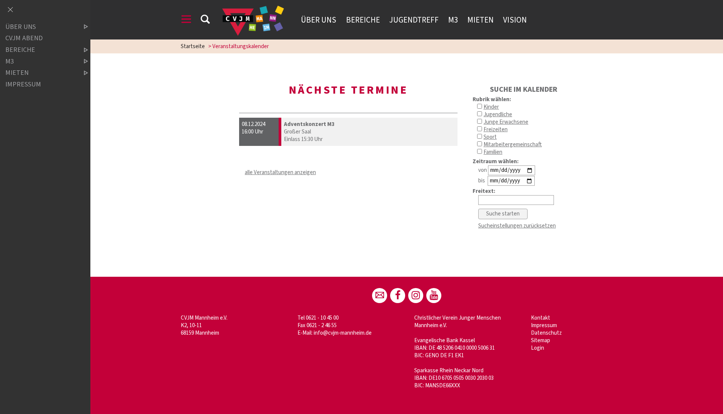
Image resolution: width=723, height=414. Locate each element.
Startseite (193, 46)
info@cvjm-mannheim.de (343, 333)
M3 (453, 20)
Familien (493, 152)
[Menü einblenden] (186, 20)
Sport (490, 137)
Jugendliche (498, 114)
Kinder (491, 107)
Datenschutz (546, 333)
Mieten (480, 20)
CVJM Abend (24, 38)
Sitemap (540, 340)
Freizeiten (496, 129)
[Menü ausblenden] (10, 10)
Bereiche (363, 20)
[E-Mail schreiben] (379, 295)
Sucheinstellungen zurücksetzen (517, 226)
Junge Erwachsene (506, 122)
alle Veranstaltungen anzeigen (280, 172)
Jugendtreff (414, 20)
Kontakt (540, 318)
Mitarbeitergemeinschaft (513, 145)
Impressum (544, 325)
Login (537, 348)
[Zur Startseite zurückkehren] (253, 9)
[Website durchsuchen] (205, 20)
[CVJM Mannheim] (415, 295)
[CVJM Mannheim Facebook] (397, 295)
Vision (515, 20)
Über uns (318, 20)
